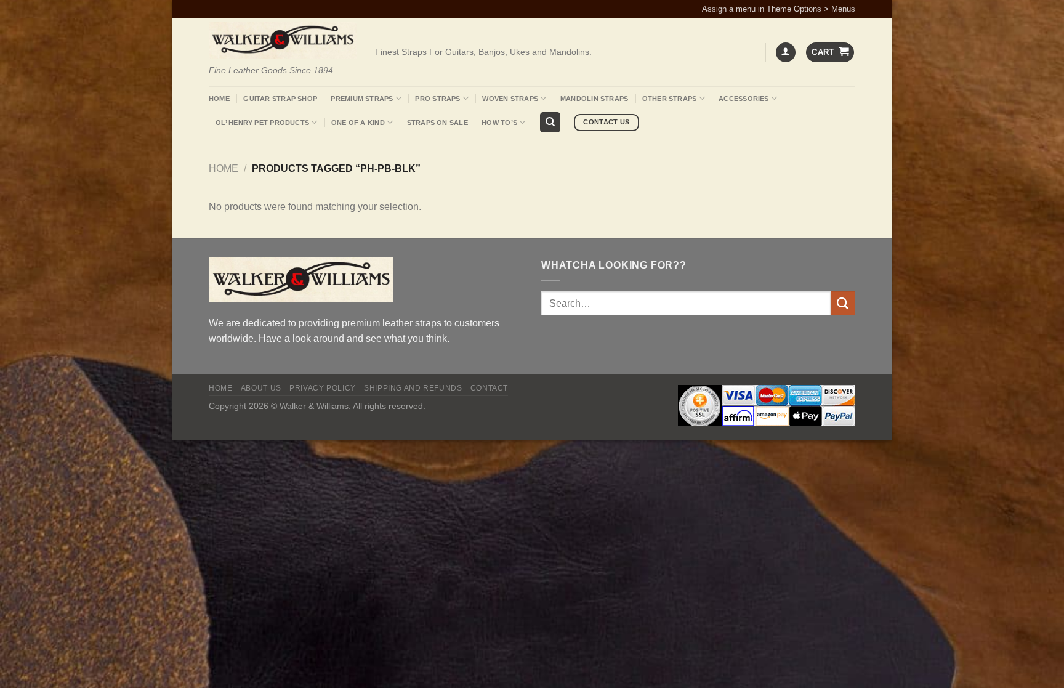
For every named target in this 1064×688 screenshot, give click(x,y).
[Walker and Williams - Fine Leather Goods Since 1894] (283, 40)
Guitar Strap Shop (280, 98)
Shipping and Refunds (413, 388)
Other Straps (669, 98)
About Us (261, 388)
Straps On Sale (437, 122)
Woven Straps (510, 98)
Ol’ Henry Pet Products (262, 122)
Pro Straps (437, 98)
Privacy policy (322, 388)
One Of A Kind (358, 122)
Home (219, 98)
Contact (489, 388)
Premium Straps (362, 98)
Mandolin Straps (594, 98)
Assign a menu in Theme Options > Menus (778, 9)
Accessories (743, 98)
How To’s (499, 122)
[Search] (550, 122)
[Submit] (843, 303)
